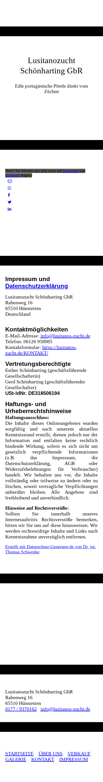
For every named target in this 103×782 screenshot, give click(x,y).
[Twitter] (10, 202)
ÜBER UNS (50, 753)
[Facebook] (9, 195)
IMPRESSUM (73, 759)
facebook (12, 175)
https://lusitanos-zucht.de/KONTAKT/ (41, 350)
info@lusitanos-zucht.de (65, 335)
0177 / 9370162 (21, 709)
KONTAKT (42, 759)
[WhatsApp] (9, 188)
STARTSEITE (19, 753)
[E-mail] (10, 181)
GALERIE (15, 759)
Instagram (70, 171)
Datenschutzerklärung (36, 286)
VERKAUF (79, 753)
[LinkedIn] (9, 209)
